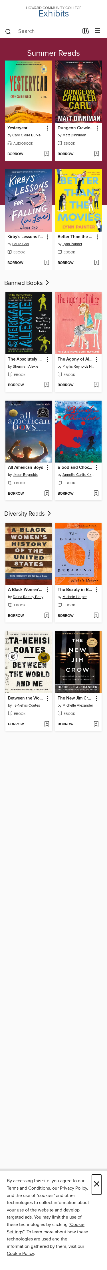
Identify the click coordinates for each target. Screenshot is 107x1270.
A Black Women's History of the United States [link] (26, 589)
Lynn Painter (72, 244)
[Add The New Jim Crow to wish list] (96, 724)
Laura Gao (20, 244)
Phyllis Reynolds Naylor (79, 366)
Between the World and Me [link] (26, 698)
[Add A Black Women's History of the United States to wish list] (46, 616)
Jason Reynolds (25, 474)
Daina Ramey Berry (28, 597)
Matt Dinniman (74, 135)
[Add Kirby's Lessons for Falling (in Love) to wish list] (46, 263)
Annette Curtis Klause (79, 474)
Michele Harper (74, 597)
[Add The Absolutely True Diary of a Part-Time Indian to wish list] (46, 385)
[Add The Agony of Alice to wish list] (96, 385)
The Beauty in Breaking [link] (76, 589)
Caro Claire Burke (26, 135)
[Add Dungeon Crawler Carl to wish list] (96, 154)
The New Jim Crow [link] (76, 698)
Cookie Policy (20, 1253)
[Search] (8, 31)
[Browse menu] (97, 31)
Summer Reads (53, 53)
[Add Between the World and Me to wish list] (46, 724)
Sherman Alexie (25, 366)
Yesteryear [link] (17, 128)
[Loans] (85, 32)
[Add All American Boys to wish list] (46, 493)
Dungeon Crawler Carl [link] (76, 128)
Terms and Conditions (28, 1188)
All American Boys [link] (25, 467)
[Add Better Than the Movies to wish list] (96, 263)
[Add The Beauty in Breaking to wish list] (96, 616)
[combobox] (41, 31)
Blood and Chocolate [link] (76, 467)
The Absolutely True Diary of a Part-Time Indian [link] (26, 359)
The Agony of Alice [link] (76, 359)
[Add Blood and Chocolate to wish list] (96, 493)
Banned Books (24, 283)
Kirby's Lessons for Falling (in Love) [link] (25, 237)
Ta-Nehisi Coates (26, 705)
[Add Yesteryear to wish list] (46, 154)
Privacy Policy (73, 1188)
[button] (47, 128)
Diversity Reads (25, 514)
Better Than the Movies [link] (76, 237)
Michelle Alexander (77, 705)
